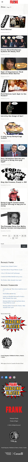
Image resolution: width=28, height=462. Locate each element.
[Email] (14, 377)
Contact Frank (14, 418)
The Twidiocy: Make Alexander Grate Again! (11, 280)
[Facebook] (2, 377)
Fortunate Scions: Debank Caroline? (9, 266)
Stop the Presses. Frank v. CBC (14, 182)
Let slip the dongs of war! (12, 116)
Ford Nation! (6, 29)
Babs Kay (13, 293)
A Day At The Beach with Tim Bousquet (10, 273)
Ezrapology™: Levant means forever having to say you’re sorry (13, 204)
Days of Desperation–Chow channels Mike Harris (12, 72)
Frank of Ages (14, 421)
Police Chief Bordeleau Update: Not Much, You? (11, 50)
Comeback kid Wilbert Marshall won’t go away (11, 276)
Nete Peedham (6, 289)
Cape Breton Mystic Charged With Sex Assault (11, 269)
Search (2, 243)
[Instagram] (10, 377)
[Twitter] (6, 377)
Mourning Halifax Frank (8, 301)
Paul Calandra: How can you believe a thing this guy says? (13, 160)
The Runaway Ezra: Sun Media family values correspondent (13, 227)
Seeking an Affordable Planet (9, 296)
